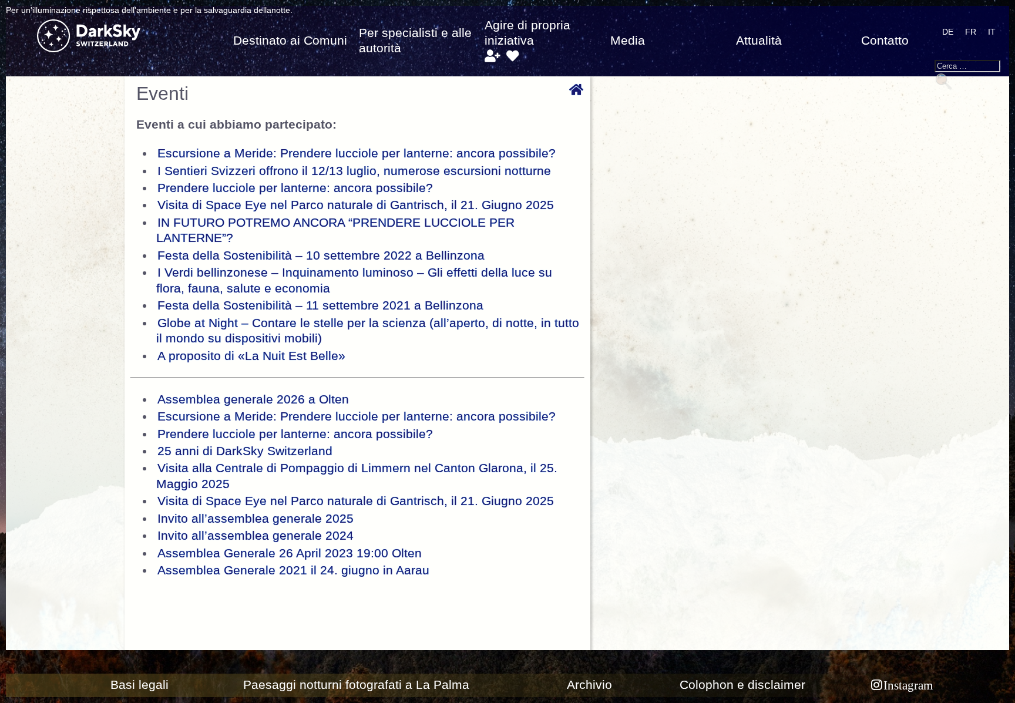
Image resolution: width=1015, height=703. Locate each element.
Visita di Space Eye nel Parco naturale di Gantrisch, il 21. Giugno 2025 (355, 205)
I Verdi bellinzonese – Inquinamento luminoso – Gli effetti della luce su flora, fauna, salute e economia (354, 280)
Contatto (885, 40)
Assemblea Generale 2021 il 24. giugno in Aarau (293, 570)
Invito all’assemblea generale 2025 (255, 519)
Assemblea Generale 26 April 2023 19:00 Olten (289, 553)
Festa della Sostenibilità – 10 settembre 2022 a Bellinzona (321, 255)
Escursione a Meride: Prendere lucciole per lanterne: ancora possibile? (356, 153)
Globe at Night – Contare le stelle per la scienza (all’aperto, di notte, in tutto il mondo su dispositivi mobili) (367, 330)
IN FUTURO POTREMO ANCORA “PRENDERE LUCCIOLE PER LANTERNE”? (335, 230)
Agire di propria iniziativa (527, 33)
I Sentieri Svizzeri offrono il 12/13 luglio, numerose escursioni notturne (354, 171)
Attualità (759, 40)
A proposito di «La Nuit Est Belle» (251, 356)
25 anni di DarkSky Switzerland (244, 451)
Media (627, 40)
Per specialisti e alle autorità (415, 40)
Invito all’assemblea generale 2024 (255, 536)
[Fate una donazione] (512, 56)
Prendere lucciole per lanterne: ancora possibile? (295, 188)
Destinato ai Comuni (290, 40)
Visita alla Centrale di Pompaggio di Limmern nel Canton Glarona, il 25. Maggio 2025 (356, 475)
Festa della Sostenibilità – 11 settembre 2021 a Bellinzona (320, 305)
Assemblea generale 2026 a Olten (253, 399)
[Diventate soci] (492, 56)
